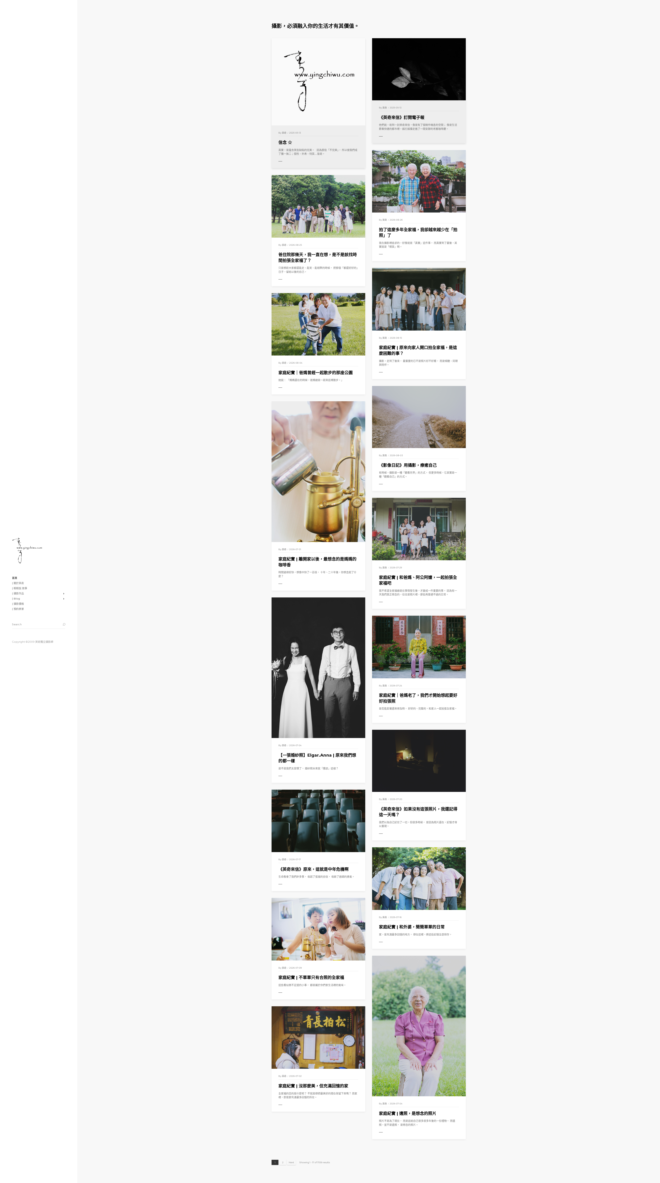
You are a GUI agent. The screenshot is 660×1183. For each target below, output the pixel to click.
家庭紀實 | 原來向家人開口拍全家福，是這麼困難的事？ (418, 350)
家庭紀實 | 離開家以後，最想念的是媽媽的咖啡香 (317, 561)
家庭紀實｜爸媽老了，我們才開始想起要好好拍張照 (418, 698)
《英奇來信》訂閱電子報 (401, 117)
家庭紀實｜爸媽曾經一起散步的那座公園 (315, 372)
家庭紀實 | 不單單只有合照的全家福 (311, 977)
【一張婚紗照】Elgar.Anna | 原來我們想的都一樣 (317, 758)
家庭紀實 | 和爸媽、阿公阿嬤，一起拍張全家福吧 (418, 580)
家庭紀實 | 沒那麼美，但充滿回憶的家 (313, 1085)
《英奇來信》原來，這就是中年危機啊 (313, 869)
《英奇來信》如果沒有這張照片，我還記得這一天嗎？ (418, 812)
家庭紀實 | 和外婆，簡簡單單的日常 (412, 926)
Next (291, 1162)
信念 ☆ (285, 142)
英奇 (284, 132)
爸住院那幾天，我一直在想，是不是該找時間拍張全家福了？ (317, 257)
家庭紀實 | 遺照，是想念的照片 (407, 1113)
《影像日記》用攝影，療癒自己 (408, 465)
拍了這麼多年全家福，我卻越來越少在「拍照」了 (418, 232)
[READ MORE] (287, 161)
